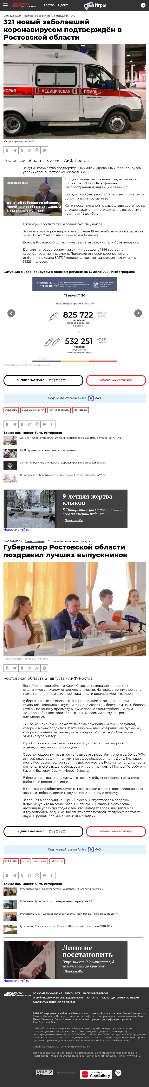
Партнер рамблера (66, 1073)
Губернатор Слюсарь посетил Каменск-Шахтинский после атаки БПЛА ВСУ (66, 926)
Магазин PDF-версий (95, 993)
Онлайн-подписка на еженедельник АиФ (58, 998)
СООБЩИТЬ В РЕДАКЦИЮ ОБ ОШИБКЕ (54, 1002)
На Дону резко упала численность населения (48, 450)
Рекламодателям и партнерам (120, 998)
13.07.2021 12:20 (12, 15)
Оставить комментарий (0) (116, 380)
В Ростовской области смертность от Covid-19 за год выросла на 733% (62, 475)
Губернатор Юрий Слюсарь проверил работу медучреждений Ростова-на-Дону (69, 913)
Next (138, 313)
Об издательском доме (47, 993)
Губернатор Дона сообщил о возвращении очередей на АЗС (57, 901)
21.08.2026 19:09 (12, 541)
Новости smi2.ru (16, 529)
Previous (11, 313)
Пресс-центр (72, 993)
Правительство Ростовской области (28, 365)
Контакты (92, 998)
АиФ (31, 141)
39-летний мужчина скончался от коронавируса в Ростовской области (63, 462)
